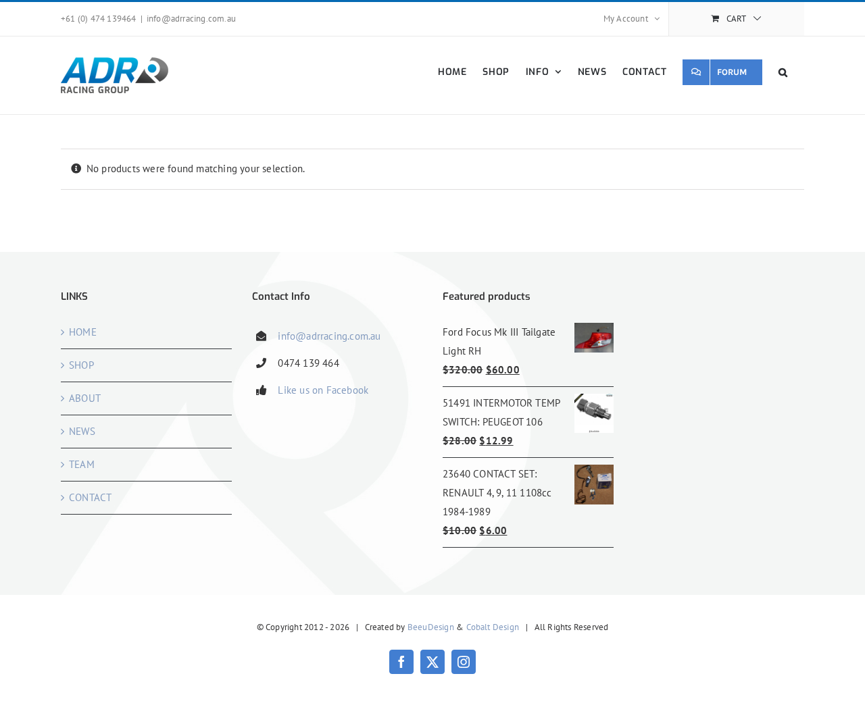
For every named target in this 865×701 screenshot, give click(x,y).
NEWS (82, 431)
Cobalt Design (493, 627)
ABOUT (85, 398)
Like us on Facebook (323, 390)
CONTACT (90, 497)
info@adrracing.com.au (191, 18)
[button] (783, 71)
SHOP (81, 365)
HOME (83, 332)
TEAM (82, 464)
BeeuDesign (430, 627)
